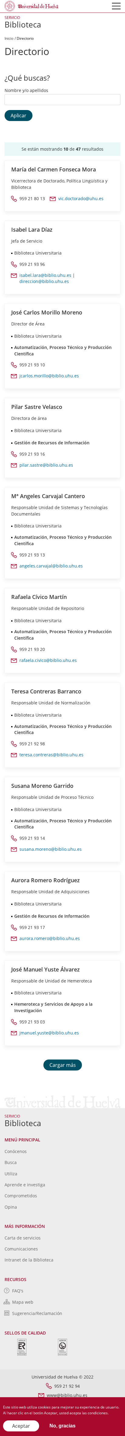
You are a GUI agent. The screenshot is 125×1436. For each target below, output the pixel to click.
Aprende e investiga (25, 1185)
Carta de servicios (23, 1238)
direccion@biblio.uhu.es (44, 281)
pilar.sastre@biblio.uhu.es (46, 465)
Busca (11, 1162)
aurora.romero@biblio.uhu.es (49, 938)
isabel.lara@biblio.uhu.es (45, 275)
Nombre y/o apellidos (26, 90)
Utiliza (11, 1174)
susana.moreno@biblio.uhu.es (50, 849)
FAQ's (17, 1291)
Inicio (9, 38)
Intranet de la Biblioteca (29, 1260)
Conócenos (16, 1151)
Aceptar (21, 1426)
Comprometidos (21, 1196)
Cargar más (62, 1065)
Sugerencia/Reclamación (37, 1313)
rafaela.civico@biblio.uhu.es (48, 660)
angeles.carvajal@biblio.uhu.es (51, 566)
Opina (11, 1207)
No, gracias (62, 1425)
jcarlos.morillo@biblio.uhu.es (49, 376)
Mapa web (22, 1302)
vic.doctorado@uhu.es (80, 198)
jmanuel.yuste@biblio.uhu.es (49, 1033)
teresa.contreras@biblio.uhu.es (51, 755)
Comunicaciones (21, 1249)
